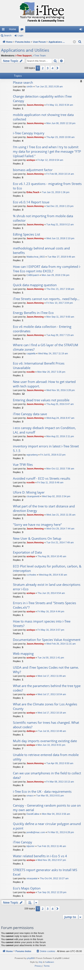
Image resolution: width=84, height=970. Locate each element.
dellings (31, 731)
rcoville (30, 372)
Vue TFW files (23, 464)
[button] (57, 68)
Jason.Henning (35, 105)
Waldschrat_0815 (35, 256)
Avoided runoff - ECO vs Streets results (41, 478)
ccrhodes (31, 574)
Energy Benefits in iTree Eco (33, 313)
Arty (40, 962)
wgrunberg (32, 454)
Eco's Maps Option (26, 888)
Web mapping (23, 653)
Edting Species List (26, 234)
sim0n (29, 86)
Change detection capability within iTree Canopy (42, 98)
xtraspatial (31, 878)
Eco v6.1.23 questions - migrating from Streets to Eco (47, 186)
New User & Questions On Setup (37, 538)
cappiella (31, 353)
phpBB (30, 958)
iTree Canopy (22, 842)
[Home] (42, 13)
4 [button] (52, 68)
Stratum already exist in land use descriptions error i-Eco (46, 586)
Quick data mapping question (35, 285)
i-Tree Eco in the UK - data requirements (42, 791)
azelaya (30, 160)
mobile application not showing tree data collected (43, 117)
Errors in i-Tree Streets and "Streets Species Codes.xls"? (44, 605)
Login (20, 35)
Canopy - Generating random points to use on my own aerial (47, 807)
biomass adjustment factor (33, 170)
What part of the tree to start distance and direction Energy (44, 508)
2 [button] (43, 68)
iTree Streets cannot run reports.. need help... (46, 299)
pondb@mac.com (35, 832)
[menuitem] (80, 42)
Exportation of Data (27, 552)
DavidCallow (32, 814)
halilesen (49, 962)
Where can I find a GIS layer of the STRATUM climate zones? (45, 347)
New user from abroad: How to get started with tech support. (44, 384)
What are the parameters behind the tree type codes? (47, 688)
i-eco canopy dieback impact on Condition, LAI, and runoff (44, 430)
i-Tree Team (39, 55)
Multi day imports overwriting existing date (45, 741)
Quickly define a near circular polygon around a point (47, 826)
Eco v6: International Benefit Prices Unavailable (38, 365)
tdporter (30, 846)
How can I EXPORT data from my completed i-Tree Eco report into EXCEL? (47, 268)
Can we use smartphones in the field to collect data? (47, 775)
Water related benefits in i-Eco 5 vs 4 (40, 856)
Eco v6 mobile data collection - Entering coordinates (42, 328)
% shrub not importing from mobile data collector (43, 218)
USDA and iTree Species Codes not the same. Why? (46, 669)
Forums (22, 30)
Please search (23, 82)
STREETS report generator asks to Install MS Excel (45, 872)
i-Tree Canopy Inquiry (28, 133)
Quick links (4, 30)
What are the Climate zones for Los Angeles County (45, 706)
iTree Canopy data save (30, 414)
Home (12, 29)
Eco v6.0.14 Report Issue (31, 202)
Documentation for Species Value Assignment (46, 639)
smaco (30, 795)
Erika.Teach (32, 192)
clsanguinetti (32, 496)
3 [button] (47, 68)
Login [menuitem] (81, 30)
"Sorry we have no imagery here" (37, 524)
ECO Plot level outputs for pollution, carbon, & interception (47, 568)
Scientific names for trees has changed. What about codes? (46, 724)
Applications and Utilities (25, 50)
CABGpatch (32, 275)
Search (7, 35)
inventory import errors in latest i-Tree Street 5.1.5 (46, 448)
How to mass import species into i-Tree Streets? (41, 623)
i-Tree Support (24, 55)
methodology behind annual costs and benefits (41, 250)
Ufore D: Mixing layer (29, 492)
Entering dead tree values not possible (41, 400)
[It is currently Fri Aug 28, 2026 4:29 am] (74, 42)
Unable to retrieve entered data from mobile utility (46, 757)
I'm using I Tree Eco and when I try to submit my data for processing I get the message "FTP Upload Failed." (47, 151)
